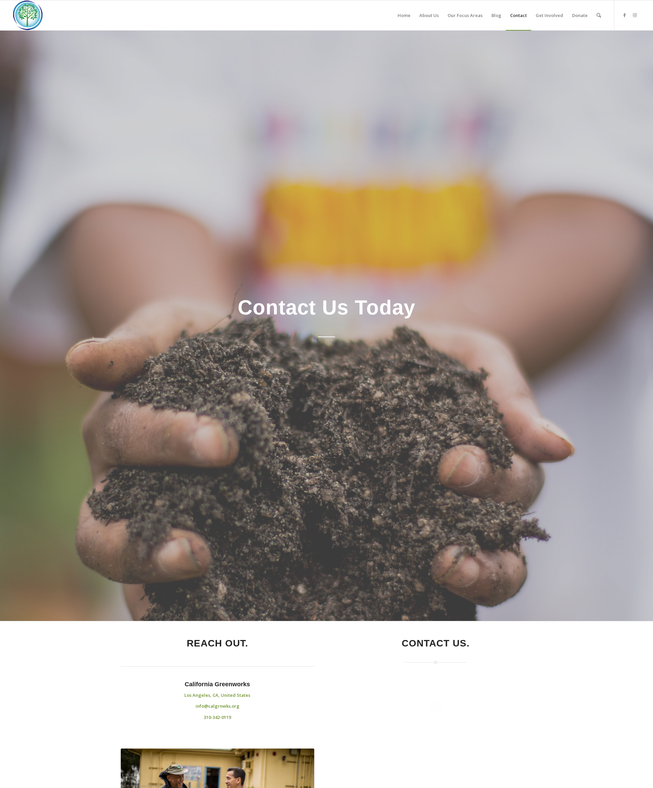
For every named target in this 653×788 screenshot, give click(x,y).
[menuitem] (404, 15)
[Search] (598, 15)
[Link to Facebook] (625, 15)
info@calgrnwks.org (217, 706)
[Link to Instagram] (635, 15)
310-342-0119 (217, 717)
